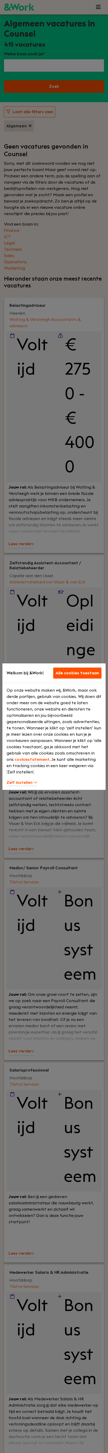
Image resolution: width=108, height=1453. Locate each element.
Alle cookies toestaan (77, 673)
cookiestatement (32, 759)
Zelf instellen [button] (20, 782)
